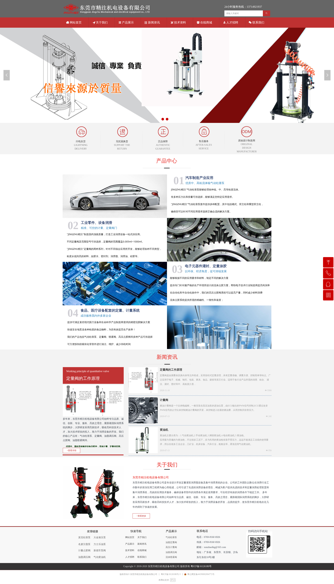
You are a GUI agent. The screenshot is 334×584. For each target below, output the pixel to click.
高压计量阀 (171, 547)
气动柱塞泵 (171, 537)
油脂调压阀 (171, 552)
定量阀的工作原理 (171, 369)
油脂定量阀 (171, 542)
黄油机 (164, 429)
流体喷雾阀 (171, 557)
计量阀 (164, 399)
